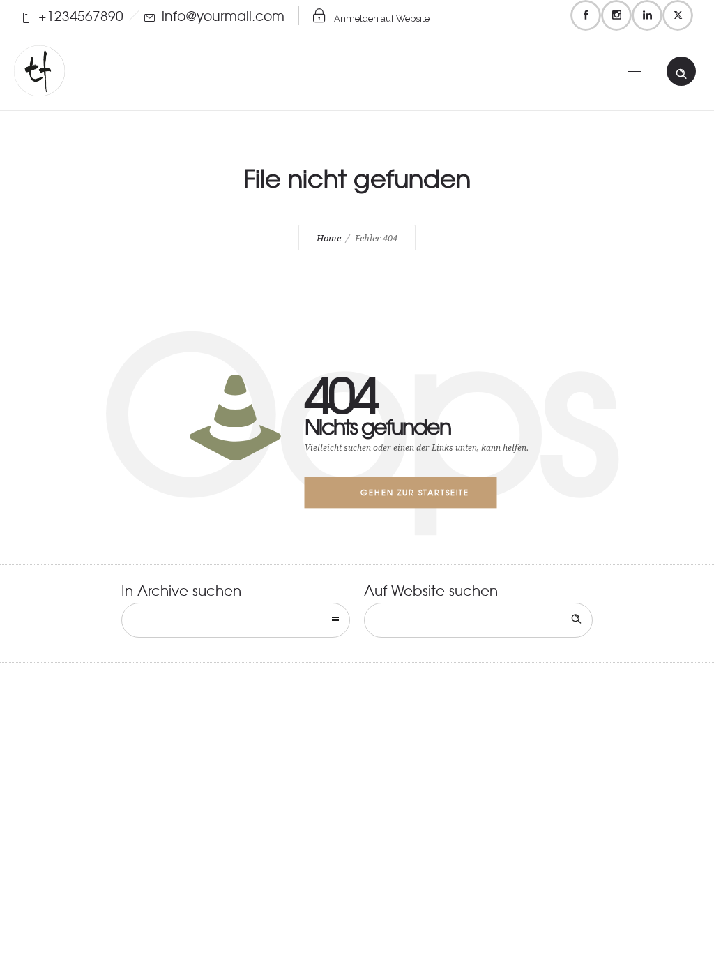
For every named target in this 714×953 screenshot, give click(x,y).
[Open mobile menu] (641, 71)
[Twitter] (677, 15)
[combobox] (235, 620)
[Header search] (681, 70)
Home (329, 238)
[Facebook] (585, 15)
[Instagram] (616, 15)
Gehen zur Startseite (414, 491)
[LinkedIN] (647, 15)
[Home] (39, 90)
